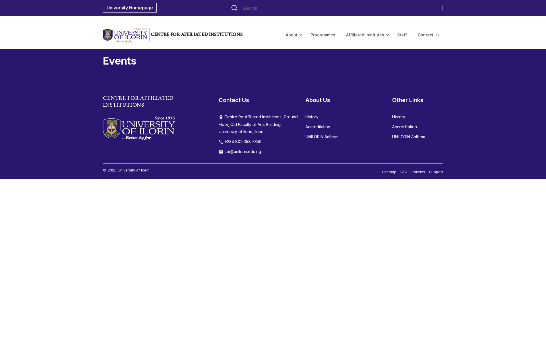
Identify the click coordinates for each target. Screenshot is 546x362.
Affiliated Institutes (365, 34)
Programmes (323, 34)
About (291, 34)
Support (436, 171)
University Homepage (130, 8)
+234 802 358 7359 (242, 141)
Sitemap (389, 171)
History (311, 116)
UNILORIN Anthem (321, 136)
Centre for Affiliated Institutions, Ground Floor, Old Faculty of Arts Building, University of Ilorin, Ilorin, (258, 124)
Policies (418, 171)
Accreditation (317, 126)
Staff (402, 34)
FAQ (404, 171)
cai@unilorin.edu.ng (242, 151)
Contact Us (429, 34)
